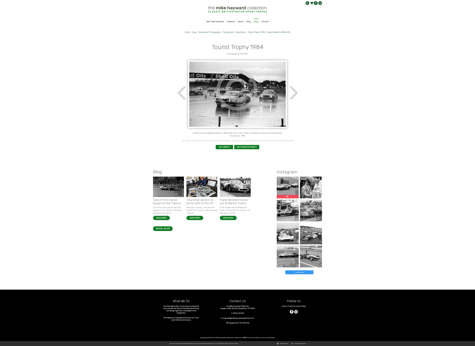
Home (187, 32)
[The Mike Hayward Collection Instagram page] (320, 3)
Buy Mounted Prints (247, 147)
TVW (244, 337)
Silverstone (241, 32)
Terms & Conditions (268, 337)
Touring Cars (228, 32)
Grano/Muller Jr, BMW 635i (278, 32)
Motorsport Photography (210, 32)
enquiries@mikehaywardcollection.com (238, 318)
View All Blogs (163, 229)
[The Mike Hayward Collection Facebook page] (316, 3)
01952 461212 (238, 313)
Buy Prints (224, 147)
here (236, 343)
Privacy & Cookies (253, 337)
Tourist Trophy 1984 (256, 32)
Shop (194, 32)
